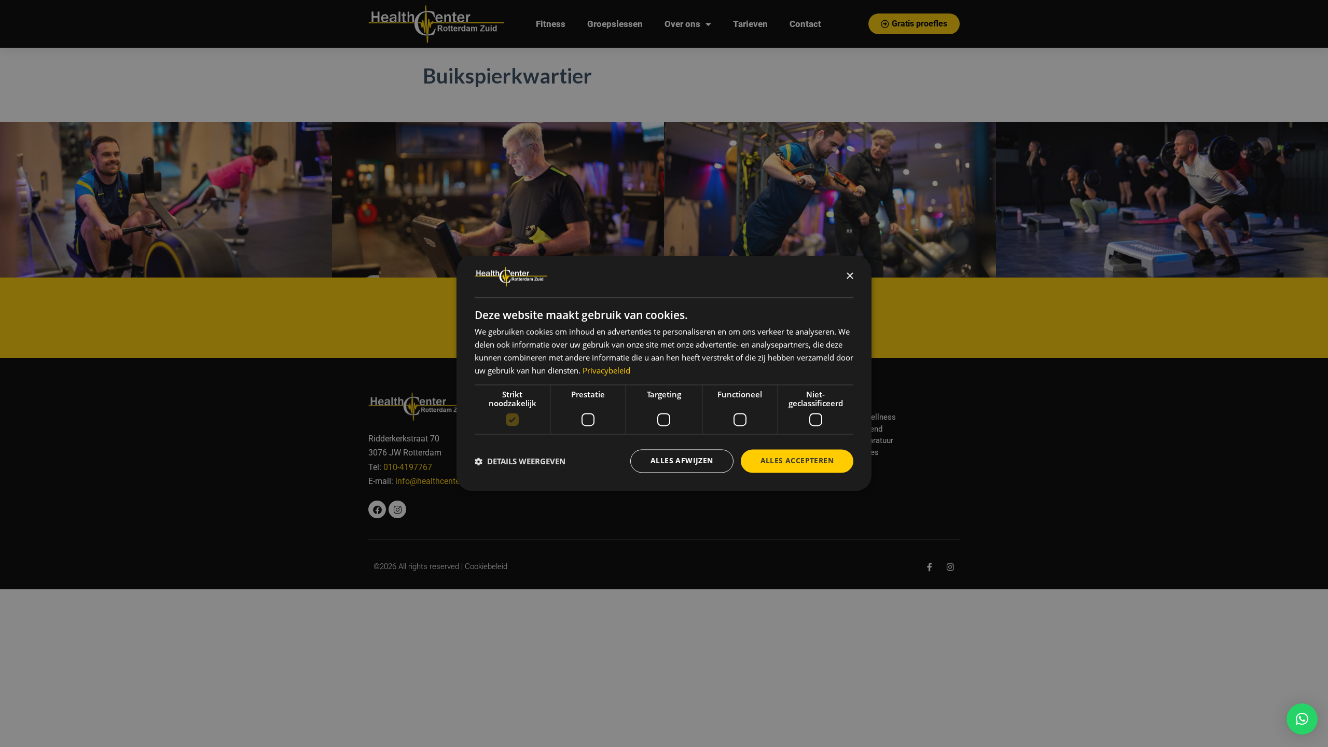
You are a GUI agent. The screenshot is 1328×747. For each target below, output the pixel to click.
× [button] (849, 276)
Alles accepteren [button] (797, 461)
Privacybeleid (606, 370)
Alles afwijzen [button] (682, 461)
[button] (1302, 719)
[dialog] (664, 373)
